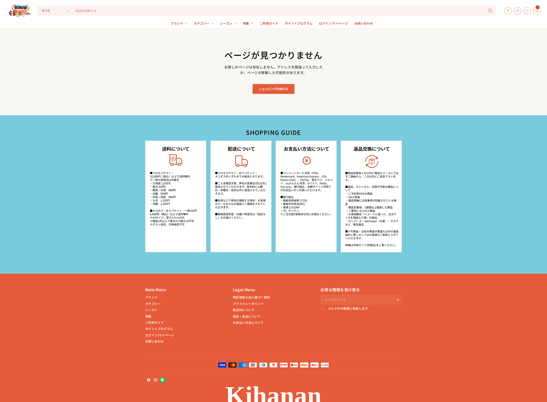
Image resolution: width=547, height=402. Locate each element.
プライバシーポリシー (248, 304)
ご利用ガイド (154, 322)
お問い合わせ (154, 341)
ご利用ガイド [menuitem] (269, 23)
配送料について (243, 310)
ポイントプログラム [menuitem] (299, 23)
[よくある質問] (507, 11)
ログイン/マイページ (159, 335)
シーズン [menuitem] (226, 23)
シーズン (151, 310)
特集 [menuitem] (246, 23)
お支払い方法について (248, 322)
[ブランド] (532, 11)
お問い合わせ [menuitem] (363, 23)
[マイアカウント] (516, 11)
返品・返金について (247, 316)
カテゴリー (153, 304)
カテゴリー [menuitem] (201, 23)
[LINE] (162, 380)
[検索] (490, 11)
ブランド (151, 297)
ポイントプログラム (159, 329)
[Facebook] (148, 380)
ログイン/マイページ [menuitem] (333, 23)
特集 (148, 316)
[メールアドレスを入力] (397, 299)
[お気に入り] (526, 11)
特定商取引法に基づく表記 (251, 297)
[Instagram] (155, 380)
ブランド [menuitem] (177, 23)
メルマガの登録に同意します (348, 308)
